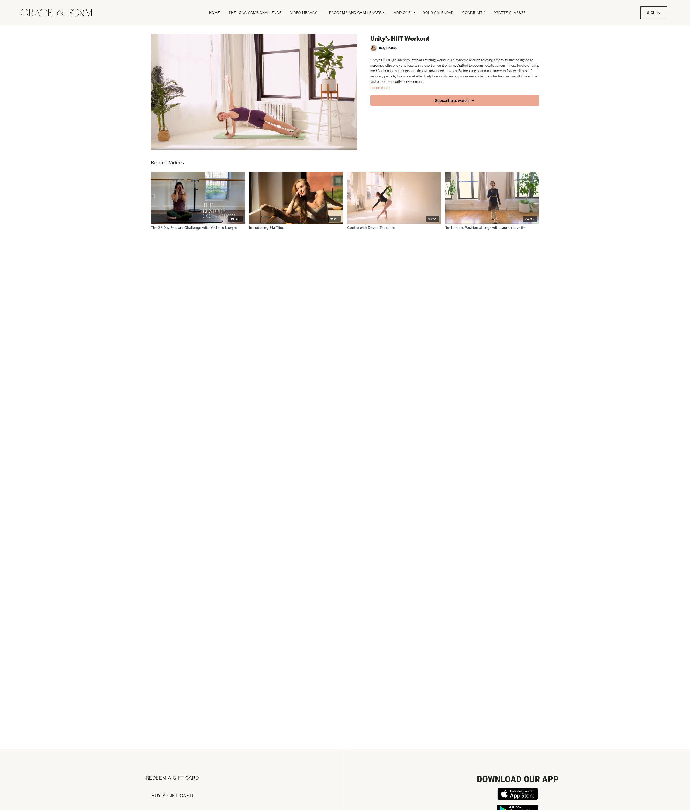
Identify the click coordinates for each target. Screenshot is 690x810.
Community (473, 12)
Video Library (304, 12)
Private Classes (510, 12)
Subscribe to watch (452, 100)
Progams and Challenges (355, 12)
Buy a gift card (172, 795)
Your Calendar (438, 12)
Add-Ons (403, 12)
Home (214, 12)
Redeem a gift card (172, 777)
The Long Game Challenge (255, 12)
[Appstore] (517, 794)
